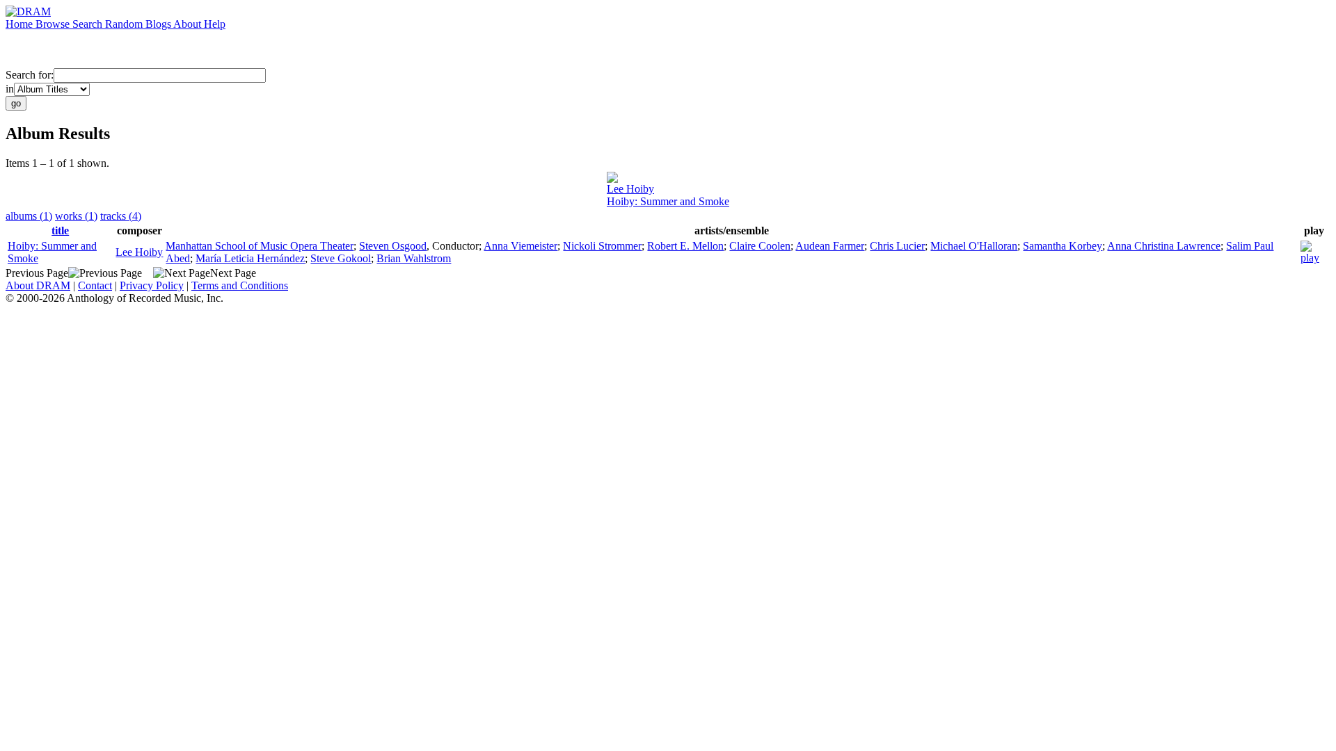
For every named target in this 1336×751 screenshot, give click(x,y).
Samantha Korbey (1062, 246)
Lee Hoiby (630, 189)
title (60, 230)
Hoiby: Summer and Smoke (668, 201)
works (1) (76, 216)
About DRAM (38, 285)
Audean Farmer (829, 246)
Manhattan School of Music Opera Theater (259, 246)
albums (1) (29, 216)
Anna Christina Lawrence (1163, 246)
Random (125, 24)
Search (88, 24)
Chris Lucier (897, 246)
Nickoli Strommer (602, 246)
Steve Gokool (340, 258)
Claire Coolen (759, 246)
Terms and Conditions (239, 285)
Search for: (30, 75)
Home (20, 24)
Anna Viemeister (520, 246)
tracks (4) (120, 216)
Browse (53, 24)
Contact (95, 285)
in (10, 89)
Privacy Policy (152, 285)
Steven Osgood (393, 246)
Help (214, 24)
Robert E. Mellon (685, 246)
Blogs (159, 24)
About (188, 24)
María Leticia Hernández (250, 258)
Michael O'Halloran (973, 246)
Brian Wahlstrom (413, 258)
